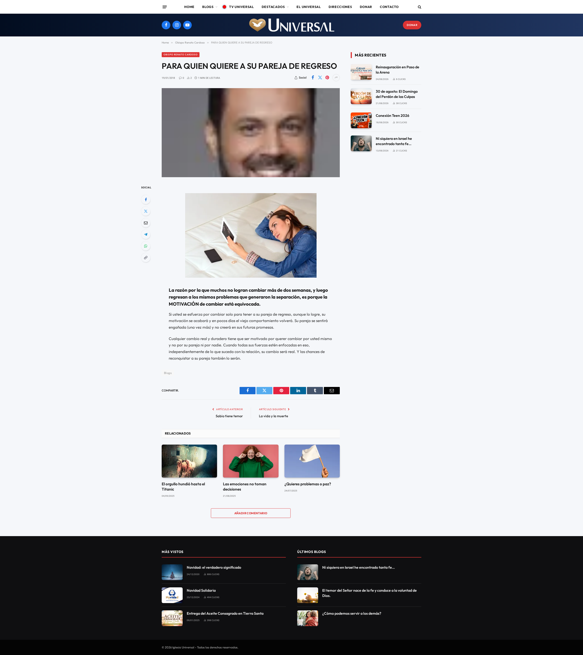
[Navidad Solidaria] (172, 595)
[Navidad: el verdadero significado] (172, 572)
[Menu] (165, 6)
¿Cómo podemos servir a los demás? (351, 613)
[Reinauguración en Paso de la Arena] (361, 72)
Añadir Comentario (250, 513)
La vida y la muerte (273, 416)
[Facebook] (145, 199)
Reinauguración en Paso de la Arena (397, 69)
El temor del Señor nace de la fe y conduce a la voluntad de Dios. (369, 593)
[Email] (145, 222)
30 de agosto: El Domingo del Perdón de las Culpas (397, 94)
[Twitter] (145, 211)
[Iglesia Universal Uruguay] (291, 25)
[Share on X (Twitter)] (320, 77)
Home (189, 7)
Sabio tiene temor (229, 416)
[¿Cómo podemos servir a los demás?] (307, 618)
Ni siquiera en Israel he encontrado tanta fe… (394, 141)
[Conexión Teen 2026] (361, 120)
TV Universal (241, 7)
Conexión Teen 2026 (392, 115)
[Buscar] (419, 7)
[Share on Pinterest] (327, 77)
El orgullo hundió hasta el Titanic (183, 486)
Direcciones (340, 7)
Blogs (208, 7)
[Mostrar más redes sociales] (336, 77)
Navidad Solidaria (201, 590)
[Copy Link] (145, 257)
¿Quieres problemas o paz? (307, 483)
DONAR (412, 25)
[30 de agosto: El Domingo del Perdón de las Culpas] (361, 96)
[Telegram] (145, 234)
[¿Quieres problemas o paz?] (312, 461)
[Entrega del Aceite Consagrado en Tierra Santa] (172, 618)
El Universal (309, 7)
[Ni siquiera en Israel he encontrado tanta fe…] (361, 143)
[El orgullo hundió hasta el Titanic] (189, 461)
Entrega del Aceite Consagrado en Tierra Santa (225, 613)
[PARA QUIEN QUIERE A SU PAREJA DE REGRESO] (251, 132)
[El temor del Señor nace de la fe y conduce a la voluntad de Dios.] (307, 595)
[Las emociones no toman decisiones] (250, 461)
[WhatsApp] (145, 246)
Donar (366, 7)
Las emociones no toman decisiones (244, 486)
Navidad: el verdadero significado (214, 567)
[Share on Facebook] (312, 77)
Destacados (273, 7)
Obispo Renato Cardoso (181, 54)
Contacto (389, 7)
